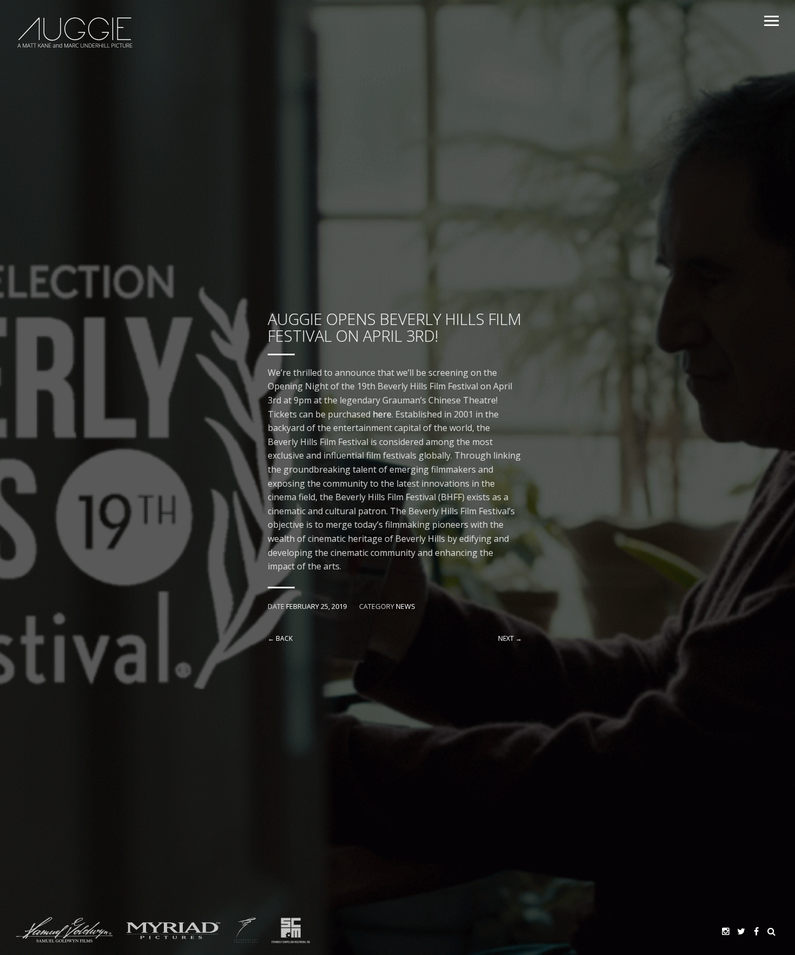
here (382, 414)
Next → (510, 638)
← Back (280, 638)
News (405, 606)
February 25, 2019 (316, 606)
